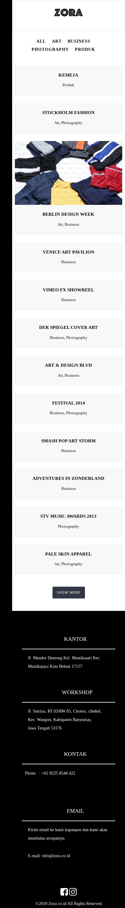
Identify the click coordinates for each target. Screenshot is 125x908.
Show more (69, 592)
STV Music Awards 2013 (68, 516)
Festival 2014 (68, 403)
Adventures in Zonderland (68, 478)
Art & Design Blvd (68, 365)
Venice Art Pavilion (68, 252)
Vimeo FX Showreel (68, 289)
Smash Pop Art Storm (68, 440)
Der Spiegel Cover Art (68, 327)
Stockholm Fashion (68, 112)
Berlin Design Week (68, 214)
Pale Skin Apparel (68, 554)
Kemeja (68, 75)
